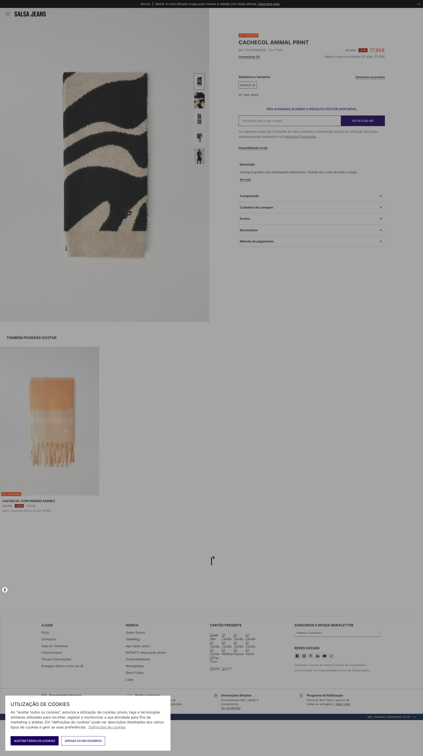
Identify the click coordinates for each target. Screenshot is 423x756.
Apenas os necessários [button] (83, 741)
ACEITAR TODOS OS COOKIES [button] (34, 741)
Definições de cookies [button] (107, 727)
